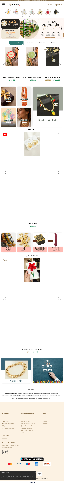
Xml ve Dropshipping (8, 428)
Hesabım (45, 423)
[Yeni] (8, 12)
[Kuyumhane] (24, 12)
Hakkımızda (5, 421)
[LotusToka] (47, 12)
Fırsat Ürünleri (16, 43)
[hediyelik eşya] (8, 117)
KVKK (22, 433)
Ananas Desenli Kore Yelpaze (11, 77)
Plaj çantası (29, 43)
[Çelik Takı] (40, 12)
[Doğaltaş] (8, 242)
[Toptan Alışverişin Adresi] (32, 28)
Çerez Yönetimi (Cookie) (28, 426)
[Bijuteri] (48, 107)
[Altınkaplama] (24, 117)
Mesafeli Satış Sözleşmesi (28, 423)
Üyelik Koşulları (25, 421)
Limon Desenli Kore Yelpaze (32, 77)
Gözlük (53, 43)
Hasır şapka (42, 43)
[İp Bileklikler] (32, 12)
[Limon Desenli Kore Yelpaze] (32, 61)
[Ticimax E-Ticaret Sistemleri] (32, 483)
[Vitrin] (55, 242)
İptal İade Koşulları (26, 428)
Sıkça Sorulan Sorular (27, 430)
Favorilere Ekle (18, 49)
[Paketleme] (40, 242)
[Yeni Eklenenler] (8, 96)
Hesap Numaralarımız (8, 423)
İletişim (4, 426)
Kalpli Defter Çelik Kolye (52, 77)
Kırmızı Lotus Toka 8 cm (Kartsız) (32, 349)
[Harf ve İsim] (55, 12)
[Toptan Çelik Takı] (16, 370)
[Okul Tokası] (48, 370)
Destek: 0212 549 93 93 (8, 443)
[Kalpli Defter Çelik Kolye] (52, 61)
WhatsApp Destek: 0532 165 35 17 (11, 445)
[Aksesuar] (24, 96)
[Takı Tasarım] (24, 242)
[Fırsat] (16, 12)
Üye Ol (45, 421)
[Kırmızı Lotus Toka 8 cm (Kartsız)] (32, 302)
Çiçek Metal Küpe (32, 223)
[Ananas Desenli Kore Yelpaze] (11, 61)
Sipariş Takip (46, 426)
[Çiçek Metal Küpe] (32, 176)
